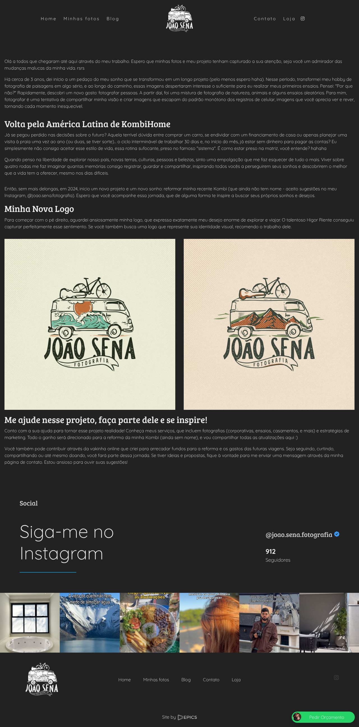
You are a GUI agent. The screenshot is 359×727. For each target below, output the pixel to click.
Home (124, 679)
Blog (186, 679)
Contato (211, 679)
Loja (236, 679)
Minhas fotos (156, 679)
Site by (169, 717)
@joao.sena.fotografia (299, 534)
